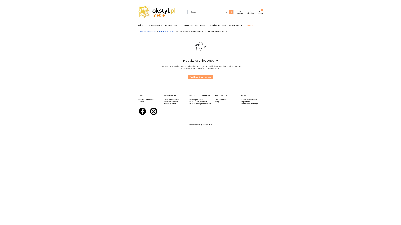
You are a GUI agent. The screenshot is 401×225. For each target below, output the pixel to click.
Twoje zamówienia (171, 99)
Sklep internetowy (199, 125)
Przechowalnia (170, 104)
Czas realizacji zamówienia (200, 104)
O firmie (141, 102)
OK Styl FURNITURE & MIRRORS (147, 31)
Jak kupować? (221, 99)
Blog (217, 102)
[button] (231, 12)
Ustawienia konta (171, 102)
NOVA (172, 31)
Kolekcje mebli (163, 31)
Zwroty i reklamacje (249, 99)
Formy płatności (196, 99)
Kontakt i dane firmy (146, 99)
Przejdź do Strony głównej (200, 77)
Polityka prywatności (249, 104)
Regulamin (245, 102)
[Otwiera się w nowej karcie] (142, 111)
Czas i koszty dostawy (198, 102)
